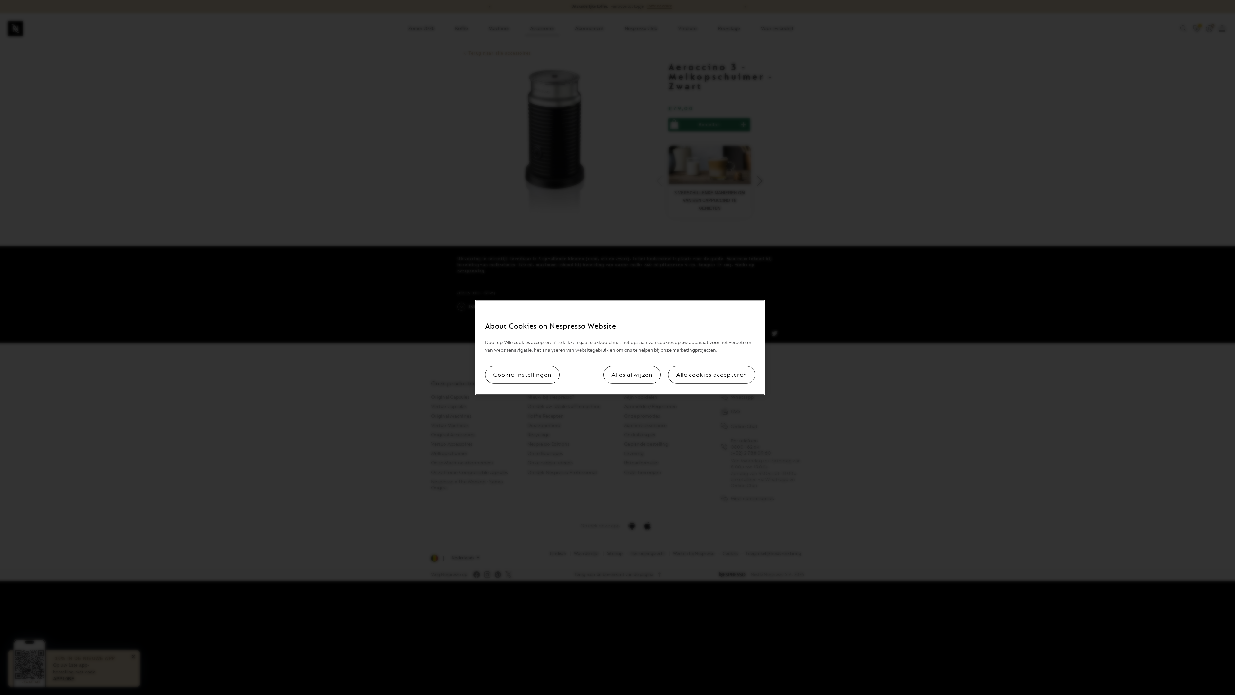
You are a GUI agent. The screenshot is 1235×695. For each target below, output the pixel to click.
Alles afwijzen (632, 374)
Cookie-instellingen (522, 374)
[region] (620, 347)
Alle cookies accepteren (711, 374)
